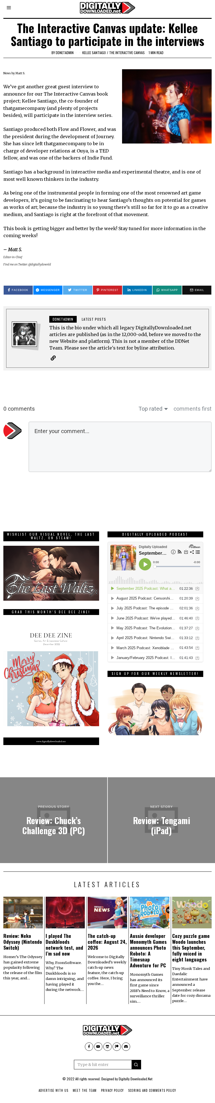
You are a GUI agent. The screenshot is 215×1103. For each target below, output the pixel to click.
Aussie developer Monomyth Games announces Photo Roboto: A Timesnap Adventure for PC (148, 950)
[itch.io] (107, 1046)
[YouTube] (98, 1046)
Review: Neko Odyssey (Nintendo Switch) (22, 941)
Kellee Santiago (94, 52)
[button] (136, 1064)
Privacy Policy (112, 1090)
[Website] (53, 358)
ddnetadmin (65, 52)
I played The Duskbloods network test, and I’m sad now (64, 944)
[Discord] (126, 1046)
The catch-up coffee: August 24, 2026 (107, 941)
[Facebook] (89, 1046)
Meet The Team (85, 1090)
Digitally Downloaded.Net (135, 1078)
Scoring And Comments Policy (152, 1090)
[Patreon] (117, 1046)
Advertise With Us (53, 1090)
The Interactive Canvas (127, 52)
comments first (193, 408)
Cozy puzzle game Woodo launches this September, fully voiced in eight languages (191, 947)
